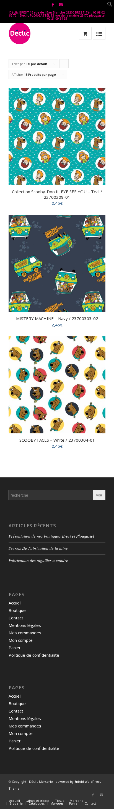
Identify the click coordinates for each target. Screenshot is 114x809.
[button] (110, 5)
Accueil (15, 603)
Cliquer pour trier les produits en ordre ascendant (64, 65)
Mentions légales (25, 625)
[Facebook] (53, 4)
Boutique (17, 610)
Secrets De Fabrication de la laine (38, 548)
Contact (16, 618)
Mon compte (21, 640)
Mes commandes (25, 632)
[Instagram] (61, 4)
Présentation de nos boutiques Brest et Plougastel (51, 536)
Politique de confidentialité (34, 655)
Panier (15, 647)
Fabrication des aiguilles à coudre (38, 560)
